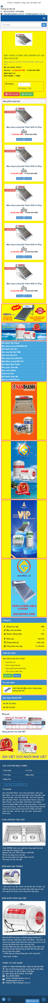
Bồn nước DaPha (9, 370)
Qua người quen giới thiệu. (16, 668)
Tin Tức (29, 770)
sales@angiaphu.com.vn (14, 14)
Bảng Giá (7, 779)
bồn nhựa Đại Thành (10, 793)
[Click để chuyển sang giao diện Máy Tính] (9, 999)
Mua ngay (28, 94)
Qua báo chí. (11, 662)
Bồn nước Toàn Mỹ (10, 367)
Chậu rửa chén (8, 373)
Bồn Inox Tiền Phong (10, 379)
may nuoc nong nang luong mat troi (16, 809)
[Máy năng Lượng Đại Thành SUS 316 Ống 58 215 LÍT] (24, 39)
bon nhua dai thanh (27, 793)
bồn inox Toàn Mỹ (21, 797)
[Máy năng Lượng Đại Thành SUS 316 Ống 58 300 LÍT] (24, 272)
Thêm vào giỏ (13, 94)
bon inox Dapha (8, 804)
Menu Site (30, 775)
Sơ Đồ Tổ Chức (9, 703)
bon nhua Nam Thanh (28, 800)
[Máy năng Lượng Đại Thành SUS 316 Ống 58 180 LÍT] (24, 193)
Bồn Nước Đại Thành (10, 343)
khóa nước (37, 811)
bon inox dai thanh (19, 795)
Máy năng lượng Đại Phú (12, 358)
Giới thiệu (7, 770)
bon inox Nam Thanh (21, 802)
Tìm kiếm (7, 775)
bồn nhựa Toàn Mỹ (34, 795)
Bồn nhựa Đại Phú (9, 355)
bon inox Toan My (36, 797)
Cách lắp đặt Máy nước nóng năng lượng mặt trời (27, 689)
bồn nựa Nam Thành (10, 800)
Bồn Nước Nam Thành (11, 364)
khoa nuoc (6, 813)
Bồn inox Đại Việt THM (11, 352)
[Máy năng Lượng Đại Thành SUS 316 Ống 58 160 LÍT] (24, 154)
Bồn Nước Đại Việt (9, 349)
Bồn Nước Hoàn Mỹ (10, 376)
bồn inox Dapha (35, 802)
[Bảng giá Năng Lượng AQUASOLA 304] (23, 722)
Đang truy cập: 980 (19, 785)
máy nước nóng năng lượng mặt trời (31, 806)
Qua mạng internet (13, 665)
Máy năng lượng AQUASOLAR (14, 346)
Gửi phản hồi (33, 1001)
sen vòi (17, 811)
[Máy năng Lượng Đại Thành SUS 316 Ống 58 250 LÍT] (24, 233)
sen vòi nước (27, 811)
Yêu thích (28, 139)
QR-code (6, 785)
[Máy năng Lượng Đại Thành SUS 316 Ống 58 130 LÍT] (24, 115)
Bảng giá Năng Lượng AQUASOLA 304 (18, 731)
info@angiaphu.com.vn (35, 14)
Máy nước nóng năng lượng (26, 804)
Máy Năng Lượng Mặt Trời (13, 361)
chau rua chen (7, 811)
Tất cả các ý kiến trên (14, 671)
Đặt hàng (20, 139)
